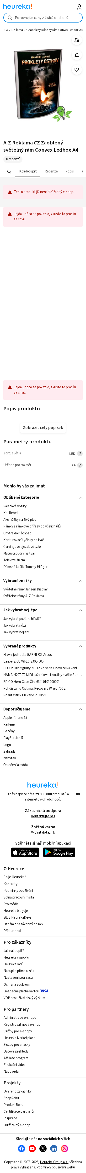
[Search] (9, 171)
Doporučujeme (16, 709)
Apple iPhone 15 (15, 717)
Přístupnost (13, 930)
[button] (27, 171)
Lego (7, 744)
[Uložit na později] (77, 70)
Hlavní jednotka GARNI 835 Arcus (27, 654)
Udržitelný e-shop (17, 1125)
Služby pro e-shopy (18, 1031)
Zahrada (9, 751)
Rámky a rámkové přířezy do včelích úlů (32, 526)
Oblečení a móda (15, 764)
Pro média (11, 904)
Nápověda (11, 1071)
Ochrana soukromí (17, 984)
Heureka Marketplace (19, 1038)
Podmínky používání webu (56, 1167)
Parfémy (9, 724)
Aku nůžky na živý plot (19, 519)
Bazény (9, 731)
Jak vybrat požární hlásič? (22, 618)
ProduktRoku (13, 1104)
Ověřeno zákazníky (18, 1091)
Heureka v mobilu (16, 957)
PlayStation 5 (13, 738)
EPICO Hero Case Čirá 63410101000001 (31, 681)
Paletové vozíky (15, 506)
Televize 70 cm (14, 560)
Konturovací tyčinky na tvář (23, 539)
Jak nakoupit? (14, 950)
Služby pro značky (17, 1044)
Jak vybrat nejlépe (20, 610)
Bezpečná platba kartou (21, 991)
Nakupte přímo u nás (19, 970)
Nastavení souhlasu (18, 977)
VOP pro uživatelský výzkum (24, 998)
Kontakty (10, 884)
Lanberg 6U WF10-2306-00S (23, 661)
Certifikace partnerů (19, 1111)
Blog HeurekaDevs (18, 917)
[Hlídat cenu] (77, 55)
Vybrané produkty (19, 646)
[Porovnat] (77, 40)
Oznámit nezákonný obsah (23, 924)
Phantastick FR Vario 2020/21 (24, 695)
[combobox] (42, 18)
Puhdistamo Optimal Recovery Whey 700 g (34, 688)
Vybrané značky (17, 581)
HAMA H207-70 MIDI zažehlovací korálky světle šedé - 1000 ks (42, 675)
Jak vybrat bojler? (16, 632)
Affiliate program (16, 1058)
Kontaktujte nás (43, 816)
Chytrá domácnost (17, 533)
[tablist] (42, 171)
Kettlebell (10, 512)
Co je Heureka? (15, 877)
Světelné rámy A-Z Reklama (23, 596)
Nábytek (9, 758)
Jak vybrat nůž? (14, 625)
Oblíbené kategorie (21, 497)
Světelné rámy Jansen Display (25, 589)
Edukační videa (15, 1064)
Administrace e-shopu (20, 1017)
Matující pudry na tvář (19, 553)
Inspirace (10, 1118)
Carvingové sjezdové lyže (22, 546)
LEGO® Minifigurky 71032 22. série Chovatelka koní (40, 668)
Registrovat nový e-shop (22, 1024)
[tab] (27, 171)
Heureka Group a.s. (54, 1162)
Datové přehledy (16, 1051)
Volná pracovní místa (19, 897)
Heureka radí (13, 964)
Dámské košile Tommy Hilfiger (25, 566)
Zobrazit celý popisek (43, 428)
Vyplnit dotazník (43, 832)
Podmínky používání (18, 890)
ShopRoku (11, 1098)
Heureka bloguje (16, 910)
